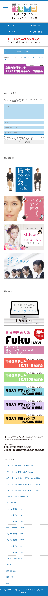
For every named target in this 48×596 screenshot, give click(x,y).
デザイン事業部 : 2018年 (15, 515)
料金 (7, 583)
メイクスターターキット (15, 558)
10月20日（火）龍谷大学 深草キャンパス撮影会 (23, 478)
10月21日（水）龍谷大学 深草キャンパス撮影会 (23, 484)
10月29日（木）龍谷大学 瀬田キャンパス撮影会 (23, 490)
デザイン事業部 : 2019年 (15, 521)
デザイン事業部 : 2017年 (15, 509)
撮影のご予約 (11, 571)
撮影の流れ (10, 577)
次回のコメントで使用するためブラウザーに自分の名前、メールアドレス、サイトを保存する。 (24, 138)
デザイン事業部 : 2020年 (15, 527)
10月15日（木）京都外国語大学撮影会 (20, 472)
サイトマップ (11, 502)
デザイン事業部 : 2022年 (15, 540)
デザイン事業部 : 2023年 (15, 546)
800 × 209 (27, 57)
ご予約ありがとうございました (17, 496)
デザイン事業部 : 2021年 (15, 533)
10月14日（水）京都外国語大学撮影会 (20, 465)
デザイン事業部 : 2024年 (15, 552)
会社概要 (9, 564)
